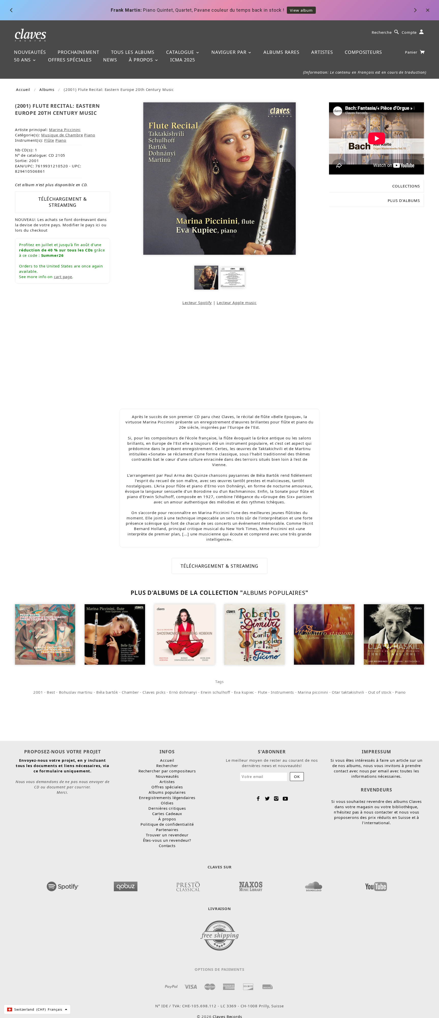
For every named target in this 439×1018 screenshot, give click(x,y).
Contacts (167, 845)
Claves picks (154, 692)
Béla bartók (107, 692)
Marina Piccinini (65, 129)
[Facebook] (258, 798)
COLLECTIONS (406, 185)
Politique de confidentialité (167, 824)
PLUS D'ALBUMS (404, 200)
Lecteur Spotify (197, 302)
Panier (412, 52)
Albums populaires (274, 593)
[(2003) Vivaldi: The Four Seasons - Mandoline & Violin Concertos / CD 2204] (324, 634)
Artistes (322, 52)
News (110, 60)
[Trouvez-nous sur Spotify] (63, 884)
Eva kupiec (244, 692)
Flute (262, 692)
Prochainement (78, 52)
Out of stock (379, 692)
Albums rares (281, 52)
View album (300, 10)
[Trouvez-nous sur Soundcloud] (313, 884)
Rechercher (167, 765)
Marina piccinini (313, 692)
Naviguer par (229, 52)
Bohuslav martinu (76, 692)
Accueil (23, 89)
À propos (141, 60)
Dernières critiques (167, 808)
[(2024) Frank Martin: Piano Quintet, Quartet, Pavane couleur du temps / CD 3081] (45, 634)
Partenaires (167, 829)
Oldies (167, 802)
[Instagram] (276, 798)
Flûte (49, 140)
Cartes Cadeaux (167, 813)
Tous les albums (133, 52)
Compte (409, 32)
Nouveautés (30, 52)
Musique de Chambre (62, 134)
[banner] (30, 34)
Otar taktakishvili (348, 692)
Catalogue (181, 52)
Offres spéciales (69, 60)
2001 (38, 692)
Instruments (282, 692)
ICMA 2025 (182, 60)
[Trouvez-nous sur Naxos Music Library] (250, 884)
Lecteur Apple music (237, 302)
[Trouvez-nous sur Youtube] (376, 884)
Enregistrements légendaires (167, 797)
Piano (89, 134)
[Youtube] (285, 798)
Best (51, 692)
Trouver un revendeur (167, 834)
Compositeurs (363, 52)
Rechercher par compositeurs (167, 770)
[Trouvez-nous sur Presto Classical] (188, 884)
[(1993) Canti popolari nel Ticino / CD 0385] (254, 634)
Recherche (382, 32)
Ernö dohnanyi (183, 692)
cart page (63, 276)
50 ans (23, 60)
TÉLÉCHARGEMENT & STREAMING (62, 202)
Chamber (130, 692)
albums (46, 89)
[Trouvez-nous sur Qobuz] (125, 884)
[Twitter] (267, 798)
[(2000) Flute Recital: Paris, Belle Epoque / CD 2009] (115, 634)
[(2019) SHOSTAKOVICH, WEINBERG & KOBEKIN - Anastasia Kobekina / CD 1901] (184, 634)
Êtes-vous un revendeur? (167, 840)
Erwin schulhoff (215, 692)
